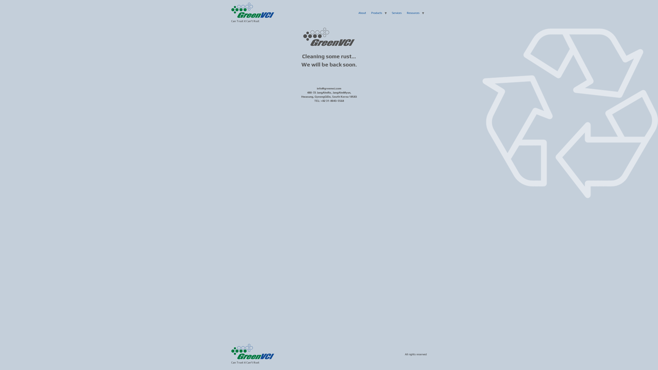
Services (397, 13)
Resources (413, 13)
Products (376, 13)
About (362, 13)
